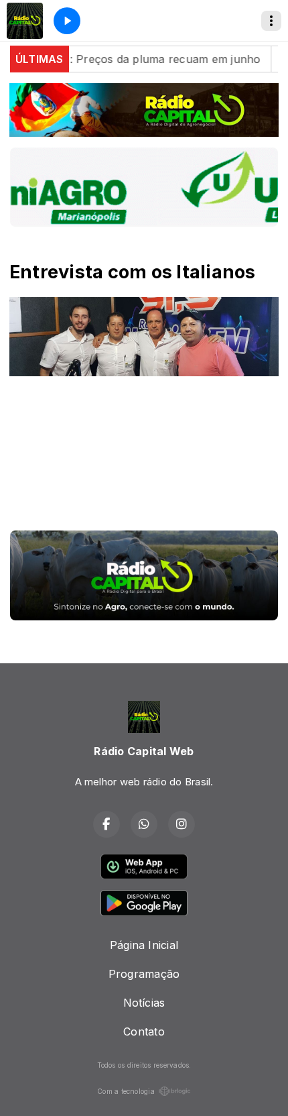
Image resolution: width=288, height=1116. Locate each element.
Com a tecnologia (126, 1091)
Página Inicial (144, 945)
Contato (144, 1031)
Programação (144, 974)
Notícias (144, 1002)
